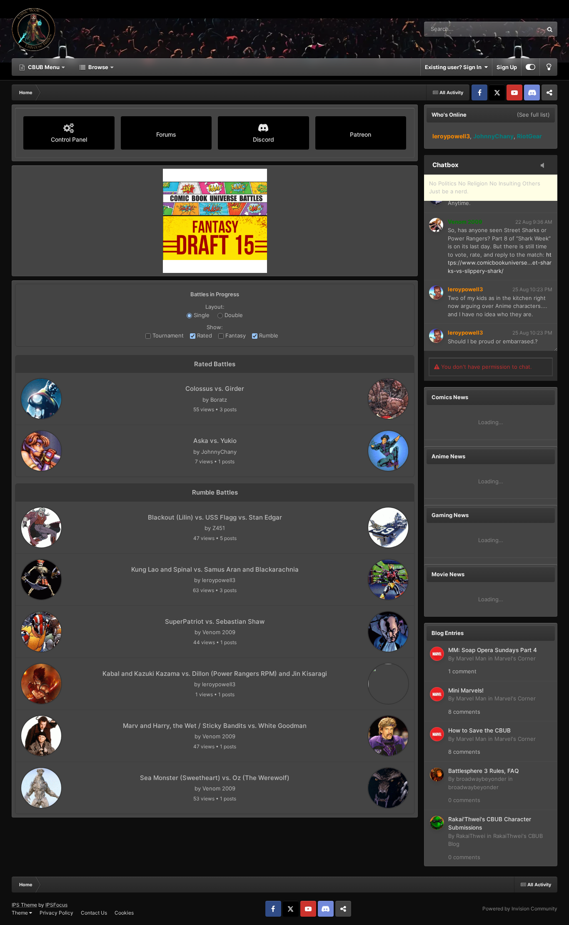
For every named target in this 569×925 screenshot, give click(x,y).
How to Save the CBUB (479, 730)
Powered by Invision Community (519, 908)
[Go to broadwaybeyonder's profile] (437, 775)
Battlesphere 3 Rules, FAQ (483, 771)
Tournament (167, 335)
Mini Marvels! (466, 690)
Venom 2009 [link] (218, 632)
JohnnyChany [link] (219, 451)
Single (201, 315)
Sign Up (507, 67)
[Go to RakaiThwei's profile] (437, 823)
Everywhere (517, 29)
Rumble (267, 335)
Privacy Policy (56, 913)
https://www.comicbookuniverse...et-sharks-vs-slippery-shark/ (500, 262)
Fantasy (235, 335)
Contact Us (94, 913)
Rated (203, 335)
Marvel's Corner (515, 658)
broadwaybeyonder (481, 778)
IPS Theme (24, 905)
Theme (20, 913)
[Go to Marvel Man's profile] (437, 654)
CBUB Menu (44, 67)
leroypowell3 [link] (218, 580)
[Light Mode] (548, 67)
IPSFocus (56, 905)
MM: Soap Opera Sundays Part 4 (492, 650)
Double (233, 315)
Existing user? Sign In (454, 67)
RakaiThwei (470, 835)
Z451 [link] (218, 528)
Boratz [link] (218, 399)
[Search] (549, 29)
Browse (98, 67)
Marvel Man (471, 658)
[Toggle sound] (545, 166)
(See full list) (533, 114)
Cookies (124, 913)
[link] (41, 399)
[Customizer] (530, 67)
